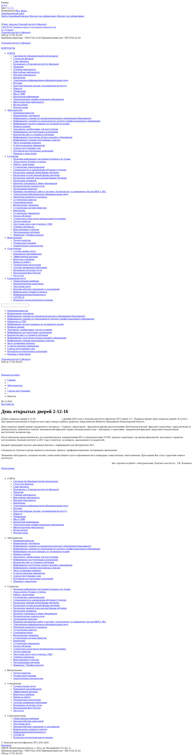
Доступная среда (21, 286)
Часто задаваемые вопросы (27, 142)
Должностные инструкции (27, 264)
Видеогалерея (20, 104)
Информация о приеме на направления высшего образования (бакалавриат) (52, 118)
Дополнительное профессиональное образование (38, 99)
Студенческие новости (25, 199)
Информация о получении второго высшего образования (42, 137)
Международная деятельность (28, 102)
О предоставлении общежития (29, 145)
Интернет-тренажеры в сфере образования (35, 183)
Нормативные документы (26, 115)
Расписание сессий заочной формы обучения (36, 175)
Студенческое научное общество (30, 207)
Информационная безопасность (29, 294)
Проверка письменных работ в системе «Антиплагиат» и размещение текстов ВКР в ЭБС (59, 191)
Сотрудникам (14, 248)
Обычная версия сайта (12, 13)
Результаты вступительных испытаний (33, 150)
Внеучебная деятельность (26, 72)
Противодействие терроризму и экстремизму (36, 289)
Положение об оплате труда (27, 270)
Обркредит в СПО (16, 321)
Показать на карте (10, 375)
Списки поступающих (18, 391)
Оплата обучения (22, 216)
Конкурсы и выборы (23, 259)
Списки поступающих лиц (27, 148)
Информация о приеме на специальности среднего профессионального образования (56, 121)
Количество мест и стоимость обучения (33, 134)
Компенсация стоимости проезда (30, 292)
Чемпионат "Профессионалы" (28, 235)
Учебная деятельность (24, 69)
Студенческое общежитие (26, 213)
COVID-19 (18, 297)
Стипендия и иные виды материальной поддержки (39, 218)
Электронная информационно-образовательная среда (40, 80)
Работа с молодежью (23, 164)
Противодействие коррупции (28, 283)
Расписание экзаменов (24, 180)
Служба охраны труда (24, 251)
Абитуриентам (14, 110)
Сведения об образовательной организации (35, 56)
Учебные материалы (23, 226)
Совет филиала (21, 61)
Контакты (6, 745)
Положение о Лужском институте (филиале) (36, 64)
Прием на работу (22, 262)
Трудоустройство (22, 221)
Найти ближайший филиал (15, 16)
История (17, 83)
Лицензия (18, 66)
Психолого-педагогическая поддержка (33, 300)
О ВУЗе (11, 53)
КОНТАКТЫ (8, 48)
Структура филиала (23, 58)
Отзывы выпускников (24, 243)
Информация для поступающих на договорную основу (41, 123)
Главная (11, 380)
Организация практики (25, 188)
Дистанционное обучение (26, 232)
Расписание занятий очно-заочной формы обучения (39, 178)
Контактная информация (26, 96)
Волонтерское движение (25, 205)
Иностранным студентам (26, 229)
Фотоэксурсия (20, 107)
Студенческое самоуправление (29, 167)
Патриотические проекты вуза (28, 186)
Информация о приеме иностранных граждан (36, 140)
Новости (17, 88)
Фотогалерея (7, 468)
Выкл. (24, 10)
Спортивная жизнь (23, 202)
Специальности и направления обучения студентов (39, 169)
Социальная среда (16, 278)
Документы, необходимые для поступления (35, 129)
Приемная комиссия (23, 113)
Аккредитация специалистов (28, 245)
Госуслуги (18, 275)
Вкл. (18, 10)
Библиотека (19, 77)
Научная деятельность (24, 75)
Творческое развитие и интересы (30, 197)
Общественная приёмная (26, 281)
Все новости (7, 404)
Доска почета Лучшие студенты (29, 161)
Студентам (12, 156)
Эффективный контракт (25, 256)
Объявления (19, 91)
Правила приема (21, 126)
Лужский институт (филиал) (16, 32)
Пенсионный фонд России (27, 273)
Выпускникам (14, 237)
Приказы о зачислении (25, 153)
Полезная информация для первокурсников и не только (41, 159)
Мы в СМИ (19, 94)
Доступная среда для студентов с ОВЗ (32, 224)
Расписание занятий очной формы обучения (36, 172)
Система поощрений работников (30, 267)
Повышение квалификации (27, 254)
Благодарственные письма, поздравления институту (40, 85)
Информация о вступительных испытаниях (35, 131)
